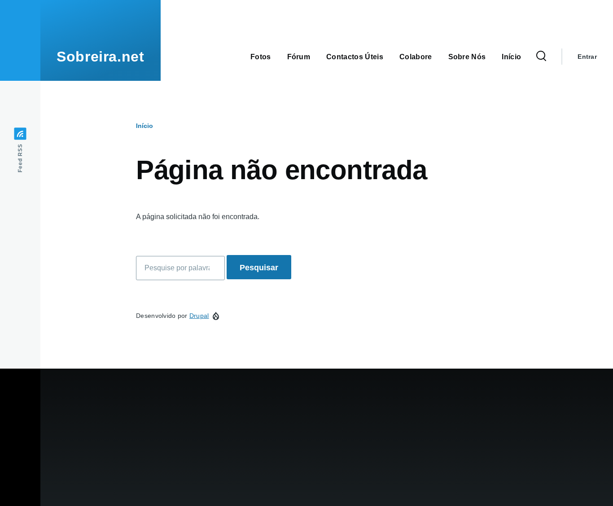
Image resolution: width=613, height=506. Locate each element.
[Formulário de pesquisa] (541, 56)
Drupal (199, 315)
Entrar (587, 56)
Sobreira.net (100, 56)
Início (144, 125)
